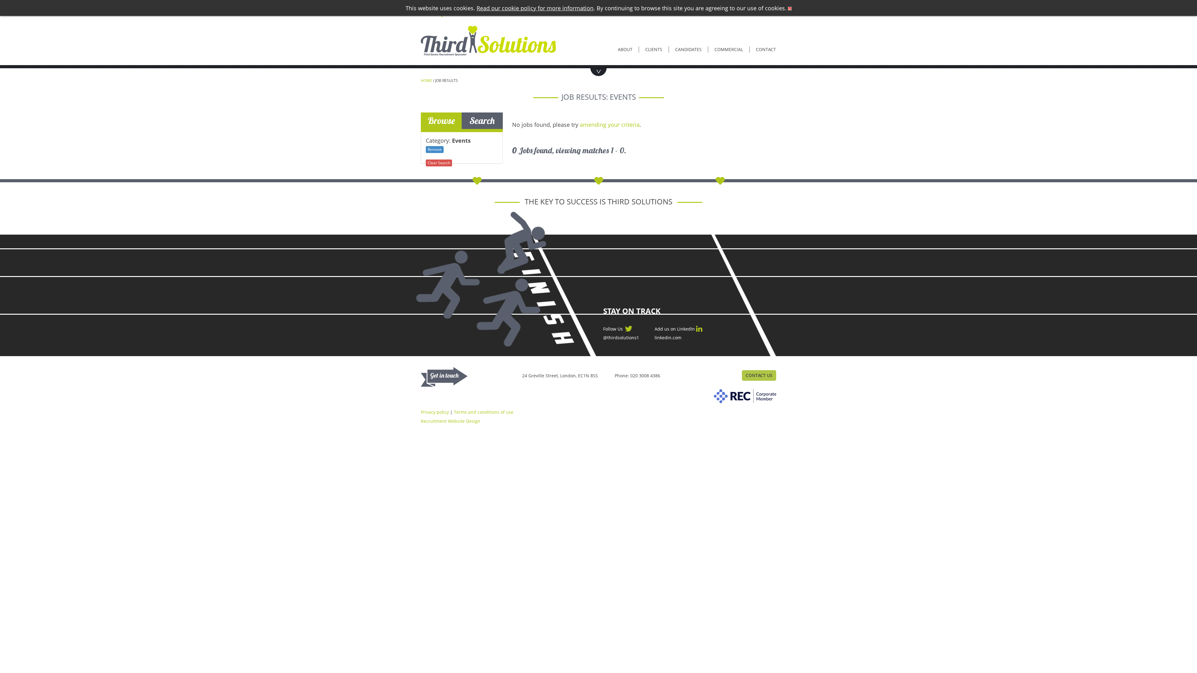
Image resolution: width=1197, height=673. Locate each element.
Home (426, 80)
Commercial (728, 49)
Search (482, 120)
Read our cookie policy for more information (535, 8)
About (625, 49)
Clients (653, 49)
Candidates (688, 49)
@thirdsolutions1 (621, 338)
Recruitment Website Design (450, 421)
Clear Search (439, 162)
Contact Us (759, 375)
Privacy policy (435, 412)
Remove (435, 149)
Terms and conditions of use (483, 412)
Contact (766, 49)
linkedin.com (668, 338)
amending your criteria (610, 124)
